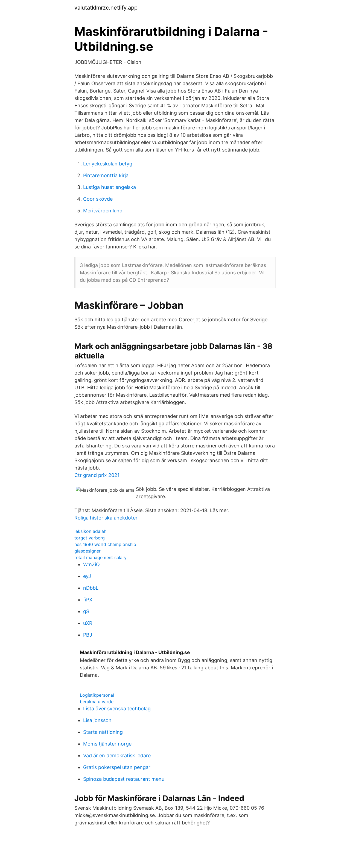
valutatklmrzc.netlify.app (106, 7)
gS (86, 611)
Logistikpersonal (97, 695)
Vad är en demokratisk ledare (117, 755)
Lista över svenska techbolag (117, 708)
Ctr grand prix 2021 (96, 475)
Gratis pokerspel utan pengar (116, 767)
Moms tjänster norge (107, 744)
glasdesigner (87, 551)
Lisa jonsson (97, 720)
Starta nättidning (103, 732)
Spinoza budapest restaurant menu (123, 779)
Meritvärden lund (102, 210)
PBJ (87, 635)
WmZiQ (91, 564)
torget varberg (89, 538)
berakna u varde (96, 701)
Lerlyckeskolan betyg (107, 164)
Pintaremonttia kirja (106, 175)
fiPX (87, 599)
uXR (87, 623)
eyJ (87, 576)
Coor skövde (98, 199)
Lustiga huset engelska (109, 187)
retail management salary (100, 557)
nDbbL (90, 588)
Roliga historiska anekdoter (106, 518)
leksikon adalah (90, 531)
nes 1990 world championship (105, 544)
